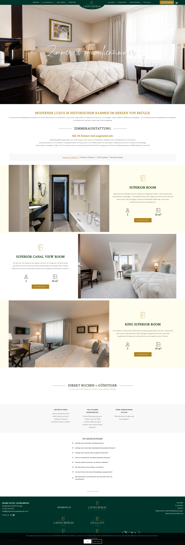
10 (98, 97)
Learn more (96, 541)
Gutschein (179, 506)
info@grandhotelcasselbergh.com (15, 512)
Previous (4, 52)
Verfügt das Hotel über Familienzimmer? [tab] (89, 444)
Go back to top (92, 492)
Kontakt (180, 504)
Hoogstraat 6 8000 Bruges (12, 507)
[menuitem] (36, 2)
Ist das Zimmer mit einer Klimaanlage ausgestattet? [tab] (93, 473)
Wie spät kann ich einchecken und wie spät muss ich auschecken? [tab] (93, 479)
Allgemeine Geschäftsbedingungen (169, 512)
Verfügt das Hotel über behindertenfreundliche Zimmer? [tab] (95, 449)
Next (181, 52)
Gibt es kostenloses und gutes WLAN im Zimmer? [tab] (92, 458)
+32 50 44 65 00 (8, 509)
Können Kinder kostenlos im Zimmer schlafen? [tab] (91, 463)
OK (87, 541)
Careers (180, 509)
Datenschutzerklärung (174, 514)
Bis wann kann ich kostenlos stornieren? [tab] (89, 468)
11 (100, 97)
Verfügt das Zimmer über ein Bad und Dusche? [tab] (91, 453)
